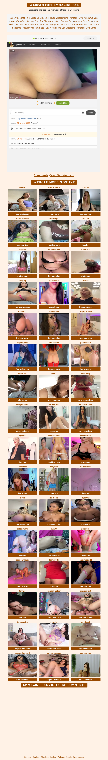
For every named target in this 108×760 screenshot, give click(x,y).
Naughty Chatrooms (59, 24)
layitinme (86, 497)
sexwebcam (54, 307)
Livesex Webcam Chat (81, 24)
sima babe (54, 280)
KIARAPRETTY (54, 559)
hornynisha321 (22, 218)
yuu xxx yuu (85, 653)
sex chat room (22, 214)
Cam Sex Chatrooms (44, 21)
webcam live (54, 555)
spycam (54, 493)
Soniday (54, 622)
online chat (22, 276)
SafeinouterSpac (54, 653)
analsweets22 (86, 559)
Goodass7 (85, 622)
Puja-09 (54, 528)
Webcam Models (65, 757)
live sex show (22, 338)
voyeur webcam (54, 679)
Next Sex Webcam (62, 175)
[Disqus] (54, 722)
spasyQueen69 (22, 404)
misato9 (22, 249)
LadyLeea (54, 466)
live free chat (85, 214)
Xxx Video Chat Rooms (38, 18)
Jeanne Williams (22, 559)
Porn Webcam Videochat (36, 24)
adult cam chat (54, 648)
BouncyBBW (22, 622)
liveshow (86, 555)
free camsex (22, 586)
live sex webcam (22, 307)
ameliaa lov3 (85, 590)
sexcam (22, 555)
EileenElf (22, 187)
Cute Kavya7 (54, 218)
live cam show (54, 369)
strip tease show (85, 400)
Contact (36, 757)
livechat (85, 245)
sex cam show (85, 431)
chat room (54, 214)
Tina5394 (85, 187)
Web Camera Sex (64, 21)
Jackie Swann (22, 528)
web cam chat (85, 338)
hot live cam (54, 245)
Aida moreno (54, 497)
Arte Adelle (54, 311)
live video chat (54, 524)
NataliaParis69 (54, 249)
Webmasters (78, 757)
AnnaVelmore (85, 435)
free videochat (22, 369)
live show (22, 493)
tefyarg (22, 590)
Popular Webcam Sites (33, 28)
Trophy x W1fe (86, 311)
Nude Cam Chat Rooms (22, 21)
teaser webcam (22, 431)
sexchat (22, 617)
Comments (41, 175)
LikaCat (86, 280)
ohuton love (54, 404)
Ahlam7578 (85, 249)
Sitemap (27, 757)
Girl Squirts (85, 528)
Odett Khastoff (54, 187)
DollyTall (85, 218)
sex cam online (85, 617)
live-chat (86, 493)
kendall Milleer (54, 590)
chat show (85, 276)
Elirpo (22, 497)
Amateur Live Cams (86, 28)
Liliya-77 (54, 373)
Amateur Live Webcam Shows (84, 18)
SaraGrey (22, 280)
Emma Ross (22, 466)
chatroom (22, 400)
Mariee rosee (85, 466)
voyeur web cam (22, 648)
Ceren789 (22, 373)
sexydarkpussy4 (22, 653)
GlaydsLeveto (85, 342)
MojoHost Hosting (48, 757)
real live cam (54, 462)
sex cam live (22, 245)
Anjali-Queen (22, 342)
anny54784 (54, 342)
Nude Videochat (17, 18)
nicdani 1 (22, 311)
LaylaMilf (22, 435)
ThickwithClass (85, 404)
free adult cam (85, 307)
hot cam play (54, 276)
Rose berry (85, 373)
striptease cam (22, 679)
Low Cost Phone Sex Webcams (60, 28)
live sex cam (85, 369)
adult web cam (54, 617)
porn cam (85, 462)
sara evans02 (54, 435)
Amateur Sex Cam (83, 21)
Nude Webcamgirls (59, 18)
